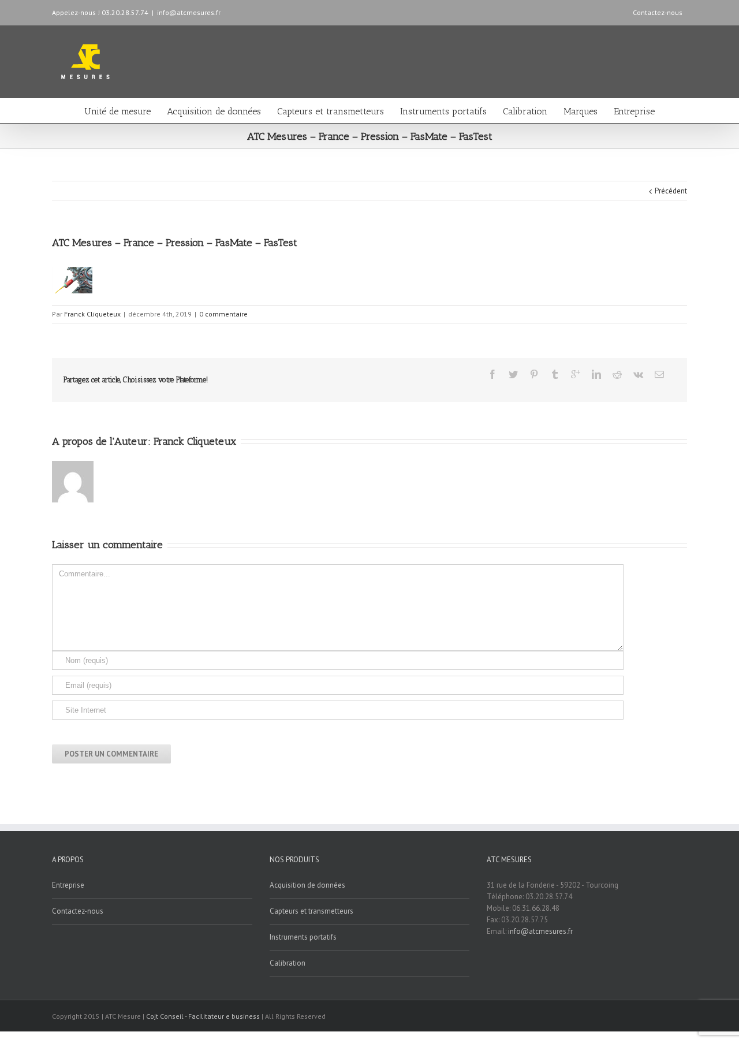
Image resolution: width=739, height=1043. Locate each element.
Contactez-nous (657, 12)
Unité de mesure (117, 111)
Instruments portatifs (443, 111)
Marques (580, 111)
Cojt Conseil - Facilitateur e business (204, 1016)
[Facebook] (492, 374)
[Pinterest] (534, 374)
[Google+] (575, 374)
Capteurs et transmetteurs (330, 111)
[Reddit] (617, 374)
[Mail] (659, 374)
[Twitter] (513, 374)
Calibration (525, 111)
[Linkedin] (596, 374)
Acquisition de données (214, 111)
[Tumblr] (554, 374)
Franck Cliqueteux (92, 314)
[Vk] (638, 374)
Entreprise (634, 111)
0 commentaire (223, 314)
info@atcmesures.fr (189, 12)
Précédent (671, 191)
